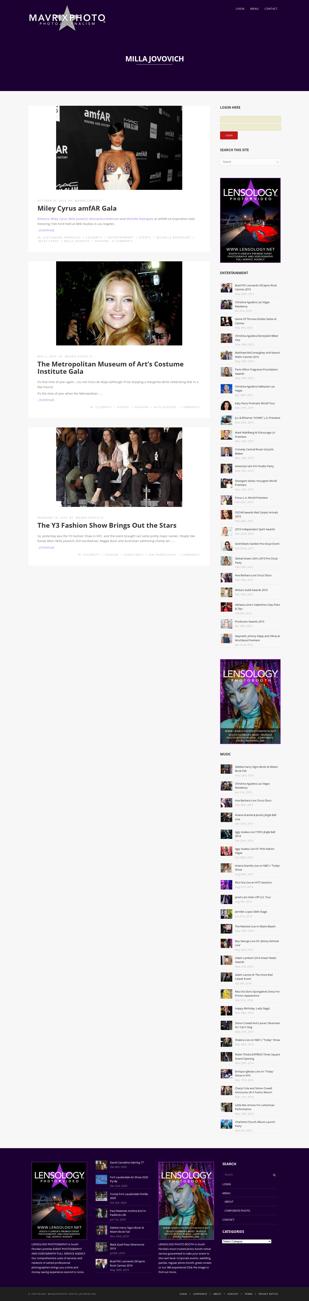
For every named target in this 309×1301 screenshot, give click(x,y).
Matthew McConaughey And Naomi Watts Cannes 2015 (257, 355)
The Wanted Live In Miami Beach (255, 926)
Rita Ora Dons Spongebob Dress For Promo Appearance (257, 994)
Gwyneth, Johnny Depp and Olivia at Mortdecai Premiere (257, 638)
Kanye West (134, 555)
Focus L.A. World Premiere (251, 498)
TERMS (248, 1293)
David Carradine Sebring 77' (127, 1162)
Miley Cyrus (59, 219)
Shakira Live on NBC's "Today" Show (257, 1040)
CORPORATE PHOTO (237, 1210)
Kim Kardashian (162, 555)
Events (145, 237)
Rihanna (43, 219)
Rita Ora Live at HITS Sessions (253, 882)
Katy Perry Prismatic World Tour (255, 403)
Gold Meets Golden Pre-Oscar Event (257, 544)
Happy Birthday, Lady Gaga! (252, 1008)
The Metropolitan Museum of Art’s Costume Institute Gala (110, 367)
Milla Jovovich (78, 219)
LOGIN (240, 9)
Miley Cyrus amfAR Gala (77, 208)
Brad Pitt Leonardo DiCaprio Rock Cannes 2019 (127, 1263)
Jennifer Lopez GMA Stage (251, 912)
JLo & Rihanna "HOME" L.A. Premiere (257, 418)
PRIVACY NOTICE (268, 1293)
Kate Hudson (165, 407)
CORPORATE (200, 1293)
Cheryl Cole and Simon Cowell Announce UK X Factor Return (253, 1090)
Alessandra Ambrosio (104, 219)
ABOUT (228, 1201)
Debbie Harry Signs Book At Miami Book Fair (127, 1230)
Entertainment (121, 237)
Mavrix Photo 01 (89, 200)
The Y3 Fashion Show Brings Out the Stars (107, 525)
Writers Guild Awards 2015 (251, 590)
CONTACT (271, 9)
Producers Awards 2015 (249, 621)
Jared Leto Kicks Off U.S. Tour (253, 897)
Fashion (141, 407)
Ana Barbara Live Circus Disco (253, 575)
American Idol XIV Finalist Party (254, 466)
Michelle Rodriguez (139, 219)
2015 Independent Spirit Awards (255, 529)
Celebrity (94, 237)
